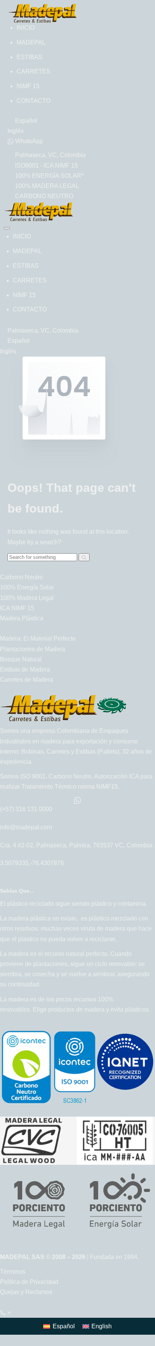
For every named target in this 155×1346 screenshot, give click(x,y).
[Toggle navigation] (7, 228)
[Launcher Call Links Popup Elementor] (6, 1312)
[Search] (84, 557)
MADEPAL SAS (23, 1257)
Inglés (16, 131)
